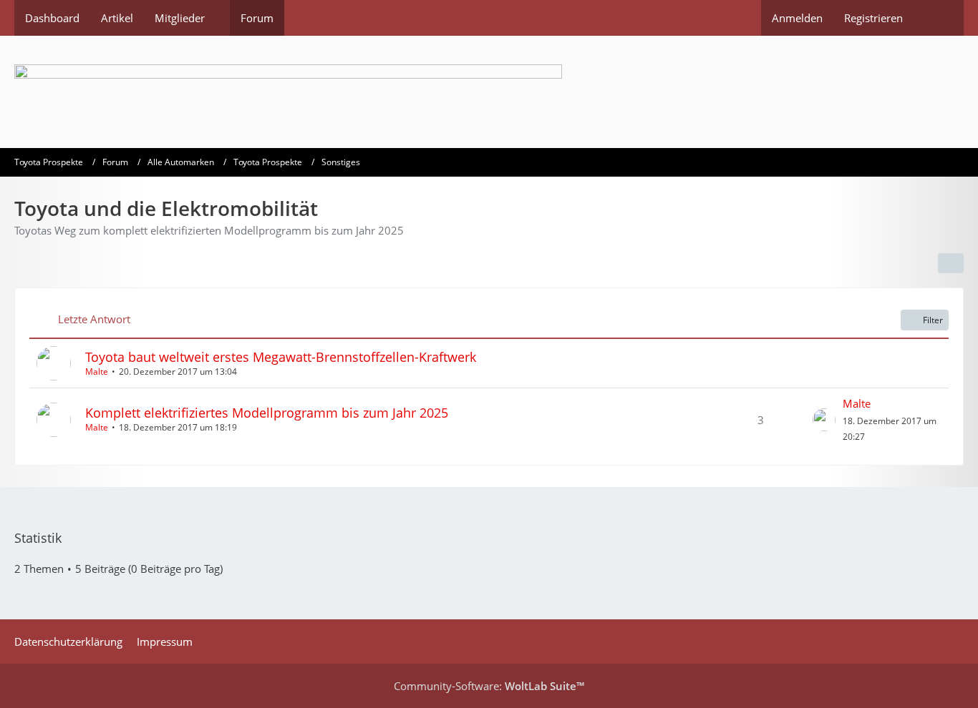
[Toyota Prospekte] (489, 92)
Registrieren (873, 18)
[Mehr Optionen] (951, 263)
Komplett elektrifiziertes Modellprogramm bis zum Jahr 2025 (266, 412)
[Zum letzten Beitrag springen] (824, 419)
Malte (96, 371)
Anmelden (797, 18)
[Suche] (939, 18)
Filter (933, 320)
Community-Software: (489, 686)
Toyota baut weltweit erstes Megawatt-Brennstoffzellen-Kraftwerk (280, 356)
